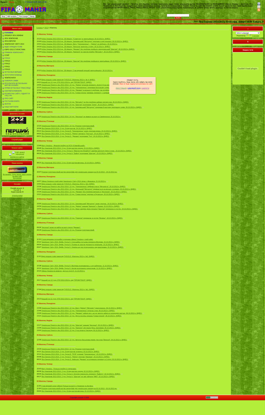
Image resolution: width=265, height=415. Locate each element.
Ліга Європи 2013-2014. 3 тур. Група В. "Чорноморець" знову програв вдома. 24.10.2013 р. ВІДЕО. (79, 131)
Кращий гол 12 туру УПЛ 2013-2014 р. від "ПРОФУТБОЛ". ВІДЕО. (66, 280)
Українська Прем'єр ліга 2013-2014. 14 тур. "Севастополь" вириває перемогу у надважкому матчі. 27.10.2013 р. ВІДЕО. (87, 93)
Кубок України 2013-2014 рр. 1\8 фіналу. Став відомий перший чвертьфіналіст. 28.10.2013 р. (77, 70)
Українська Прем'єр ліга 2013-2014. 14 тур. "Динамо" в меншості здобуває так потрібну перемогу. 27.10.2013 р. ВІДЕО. (87, 90)
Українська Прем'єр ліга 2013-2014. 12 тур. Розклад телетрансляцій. (67, 349)
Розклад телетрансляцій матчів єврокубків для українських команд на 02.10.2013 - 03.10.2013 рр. (79, 388)
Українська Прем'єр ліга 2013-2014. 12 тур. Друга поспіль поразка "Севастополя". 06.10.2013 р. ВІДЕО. (81, 316)
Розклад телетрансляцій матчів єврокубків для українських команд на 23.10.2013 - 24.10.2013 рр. (79, 172)
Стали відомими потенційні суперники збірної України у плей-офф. (67, 239)
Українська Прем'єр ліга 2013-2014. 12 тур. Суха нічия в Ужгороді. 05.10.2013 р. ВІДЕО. (75, 330)
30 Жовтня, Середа (45, 56)
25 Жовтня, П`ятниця (45, 121)
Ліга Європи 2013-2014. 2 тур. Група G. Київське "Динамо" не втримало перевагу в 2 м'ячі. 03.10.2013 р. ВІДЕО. (84, 359)
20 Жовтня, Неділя (44, 199)
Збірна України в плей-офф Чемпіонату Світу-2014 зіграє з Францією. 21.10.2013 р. (73, 181)
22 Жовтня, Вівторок (45, 167)
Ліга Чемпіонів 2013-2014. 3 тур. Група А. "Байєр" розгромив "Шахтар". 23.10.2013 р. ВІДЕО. (77, 153)
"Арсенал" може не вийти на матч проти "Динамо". (61, 227)
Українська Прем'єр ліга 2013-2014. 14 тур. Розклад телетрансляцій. (67, 126)
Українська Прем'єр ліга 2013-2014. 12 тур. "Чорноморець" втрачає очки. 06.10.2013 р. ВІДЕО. (78, 311)
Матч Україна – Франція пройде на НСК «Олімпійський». (63, 146)
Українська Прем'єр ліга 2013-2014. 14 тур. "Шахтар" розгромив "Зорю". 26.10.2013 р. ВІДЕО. (77, 105)
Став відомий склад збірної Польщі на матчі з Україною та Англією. (67, 386)
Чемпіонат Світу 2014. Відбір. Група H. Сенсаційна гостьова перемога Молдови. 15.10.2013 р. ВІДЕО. (80, 242)
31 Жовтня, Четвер (44, 34)
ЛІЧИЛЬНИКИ (17, 196)
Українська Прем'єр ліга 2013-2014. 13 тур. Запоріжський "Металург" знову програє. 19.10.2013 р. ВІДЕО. (82, 204)
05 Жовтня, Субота (44, 335)
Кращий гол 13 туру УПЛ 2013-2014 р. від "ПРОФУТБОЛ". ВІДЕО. (66, 82)
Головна (39, 28)
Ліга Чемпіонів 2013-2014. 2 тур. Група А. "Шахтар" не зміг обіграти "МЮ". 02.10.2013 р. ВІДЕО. (78, 376)
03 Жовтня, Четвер (44, 364)
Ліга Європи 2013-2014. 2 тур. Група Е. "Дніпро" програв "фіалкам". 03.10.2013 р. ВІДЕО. (75, 357)
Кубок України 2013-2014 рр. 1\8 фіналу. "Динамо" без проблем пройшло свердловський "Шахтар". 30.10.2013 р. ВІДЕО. (88, 49)
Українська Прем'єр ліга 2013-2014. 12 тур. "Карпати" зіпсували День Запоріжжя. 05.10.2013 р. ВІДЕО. (81, 328)
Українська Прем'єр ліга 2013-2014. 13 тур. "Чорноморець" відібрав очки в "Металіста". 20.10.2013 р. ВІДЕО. (83, 186)
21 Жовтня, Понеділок (46, 176)
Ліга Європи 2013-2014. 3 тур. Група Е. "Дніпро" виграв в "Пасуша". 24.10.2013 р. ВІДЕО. (75, 134)
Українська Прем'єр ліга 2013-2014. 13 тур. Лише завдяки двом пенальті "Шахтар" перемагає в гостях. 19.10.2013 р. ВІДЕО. (89, 209)
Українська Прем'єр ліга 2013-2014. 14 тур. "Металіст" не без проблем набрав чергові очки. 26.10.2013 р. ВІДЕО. (85, 102)
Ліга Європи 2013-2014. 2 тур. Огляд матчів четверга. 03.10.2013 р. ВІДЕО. (70, 351)
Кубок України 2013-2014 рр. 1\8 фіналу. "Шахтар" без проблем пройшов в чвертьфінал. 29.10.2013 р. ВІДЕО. (83, 61)
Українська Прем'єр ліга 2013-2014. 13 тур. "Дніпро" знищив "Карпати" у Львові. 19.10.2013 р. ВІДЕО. (80, 206)
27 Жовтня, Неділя (44, 97)
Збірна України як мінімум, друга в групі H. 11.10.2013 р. (63, 271)
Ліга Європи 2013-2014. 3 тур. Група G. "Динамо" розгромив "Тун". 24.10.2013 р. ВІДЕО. (75, 136)
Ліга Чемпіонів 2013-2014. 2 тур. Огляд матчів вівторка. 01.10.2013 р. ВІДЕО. (71, 391)
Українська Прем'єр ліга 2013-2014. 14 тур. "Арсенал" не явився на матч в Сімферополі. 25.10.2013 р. (81, 117)
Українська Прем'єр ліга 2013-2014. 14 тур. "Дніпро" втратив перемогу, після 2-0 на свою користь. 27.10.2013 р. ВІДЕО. (87, 85)
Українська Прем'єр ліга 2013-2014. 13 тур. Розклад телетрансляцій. (67, 230)
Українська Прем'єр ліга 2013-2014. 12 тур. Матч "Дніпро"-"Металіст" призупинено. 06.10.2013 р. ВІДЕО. (81, 308)
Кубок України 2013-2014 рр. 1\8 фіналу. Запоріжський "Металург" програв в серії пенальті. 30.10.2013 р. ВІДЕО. (84, 41)
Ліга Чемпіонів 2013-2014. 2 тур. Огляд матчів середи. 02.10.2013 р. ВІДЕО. (70, 371)
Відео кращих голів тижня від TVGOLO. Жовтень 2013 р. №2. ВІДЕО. (68, 256)
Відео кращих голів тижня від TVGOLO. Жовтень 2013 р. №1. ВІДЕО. (68, 289)
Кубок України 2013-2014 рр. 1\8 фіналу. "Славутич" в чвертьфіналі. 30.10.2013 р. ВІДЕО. (76, 39)
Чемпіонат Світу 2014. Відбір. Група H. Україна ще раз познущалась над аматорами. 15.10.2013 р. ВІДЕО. (82, 247)
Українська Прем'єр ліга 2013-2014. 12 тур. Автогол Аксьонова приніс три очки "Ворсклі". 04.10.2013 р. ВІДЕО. (84, 340)
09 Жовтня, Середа (45, 285)
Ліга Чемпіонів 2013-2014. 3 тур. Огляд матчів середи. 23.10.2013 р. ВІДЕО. (70, 148)
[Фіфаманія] (23, 13)
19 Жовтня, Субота (44, 213)
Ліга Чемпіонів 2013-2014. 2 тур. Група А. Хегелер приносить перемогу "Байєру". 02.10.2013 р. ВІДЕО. (81, 374)
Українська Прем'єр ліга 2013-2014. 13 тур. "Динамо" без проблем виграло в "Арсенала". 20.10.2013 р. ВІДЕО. (84, 192)
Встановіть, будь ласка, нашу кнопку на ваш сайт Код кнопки (17, 176)
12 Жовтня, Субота (44, 261)
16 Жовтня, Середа (45, 235)
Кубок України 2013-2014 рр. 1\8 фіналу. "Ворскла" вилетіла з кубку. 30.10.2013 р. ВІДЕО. (75, 47)
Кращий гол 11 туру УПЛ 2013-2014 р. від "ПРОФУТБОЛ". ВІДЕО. (66, 299)
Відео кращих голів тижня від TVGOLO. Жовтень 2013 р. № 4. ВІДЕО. (68, 80)
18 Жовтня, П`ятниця (45, 223)
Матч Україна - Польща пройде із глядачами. (58, 369)
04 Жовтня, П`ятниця (45, 344)
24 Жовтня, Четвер (44, 141)
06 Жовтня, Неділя (44, 320)
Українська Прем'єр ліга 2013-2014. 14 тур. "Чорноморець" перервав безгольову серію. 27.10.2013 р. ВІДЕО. (83, 87)
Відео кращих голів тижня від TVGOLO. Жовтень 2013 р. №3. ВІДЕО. (68, 184)
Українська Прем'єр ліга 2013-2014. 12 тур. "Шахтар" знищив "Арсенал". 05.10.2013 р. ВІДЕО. (77, 325)
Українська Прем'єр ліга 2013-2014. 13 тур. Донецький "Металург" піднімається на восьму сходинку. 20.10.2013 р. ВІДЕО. (88, 189)
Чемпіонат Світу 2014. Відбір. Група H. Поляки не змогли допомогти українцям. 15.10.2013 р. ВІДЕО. (80, 245)
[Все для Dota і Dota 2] (10, 155)
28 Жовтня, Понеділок (46, 75)
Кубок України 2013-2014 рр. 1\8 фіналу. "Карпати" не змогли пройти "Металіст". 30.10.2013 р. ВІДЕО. (80, 52)
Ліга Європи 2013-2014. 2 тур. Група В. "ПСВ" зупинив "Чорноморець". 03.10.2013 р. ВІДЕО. (77, 354)
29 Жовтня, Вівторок (45, 66)
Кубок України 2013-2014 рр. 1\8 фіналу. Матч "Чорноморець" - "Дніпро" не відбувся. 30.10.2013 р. (79, 44)
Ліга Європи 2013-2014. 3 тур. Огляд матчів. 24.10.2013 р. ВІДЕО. (66, 128)
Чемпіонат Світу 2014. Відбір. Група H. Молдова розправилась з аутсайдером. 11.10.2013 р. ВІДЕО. (80, 266)
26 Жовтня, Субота (44, 112)
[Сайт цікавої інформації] (18, 155)
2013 (46, 28)
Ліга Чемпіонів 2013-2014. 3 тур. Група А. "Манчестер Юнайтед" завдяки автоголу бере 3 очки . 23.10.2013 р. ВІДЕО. (86, 151)
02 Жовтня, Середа (45, 381)
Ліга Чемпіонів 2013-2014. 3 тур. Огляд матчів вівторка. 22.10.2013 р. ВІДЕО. (71, 163)
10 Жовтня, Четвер (44, 275)
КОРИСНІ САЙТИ (17, 157)
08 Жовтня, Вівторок (45, 294)
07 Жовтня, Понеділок (46, 303)
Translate (255, 36)
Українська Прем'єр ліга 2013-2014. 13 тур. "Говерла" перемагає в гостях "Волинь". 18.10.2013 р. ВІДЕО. (82, 218)
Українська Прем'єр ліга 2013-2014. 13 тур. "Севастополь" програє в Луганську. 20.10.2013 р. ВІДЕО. (80, 194)
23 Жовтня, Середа (45, 158)
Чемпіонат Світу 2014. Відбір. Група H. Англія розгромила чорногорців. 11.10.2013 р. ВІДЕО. (76, 268)
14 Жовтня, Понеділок (46, 252)
